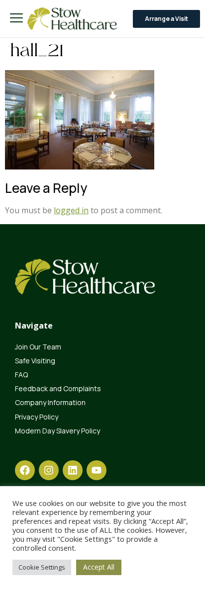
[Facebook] (25, 470)
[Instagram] (49, 470)
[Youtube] (96, 470)
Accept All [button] (98, 567)
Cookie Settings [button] (41, 567)
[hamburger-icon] (16, 18)
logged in (71, 210)
